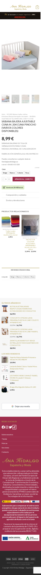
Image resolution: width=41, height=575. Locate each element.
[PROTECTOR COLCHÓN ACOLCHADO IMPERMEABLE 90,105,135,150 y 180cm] (30, 225)
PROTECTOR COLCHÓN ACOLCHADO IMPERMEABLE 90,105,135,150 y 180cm (30, 244)
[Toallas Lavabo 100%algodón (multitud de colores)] (10, 221)
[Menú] (3, 7)
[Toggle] (4, 195)
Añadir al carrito (24, 179)
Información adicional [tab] (20, 270)
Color (4, 169)
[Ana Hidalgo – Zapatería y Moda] (20, 7)
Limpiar (37, 167)
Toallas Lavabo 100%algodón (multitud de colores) (10, 233)
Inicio (3, 114)
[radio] (5, 172)
